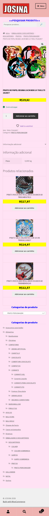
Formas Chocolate (18, 391)
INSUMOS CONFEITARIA (20, 400)
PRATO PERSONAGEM (31, 36)
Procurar (24, 511)
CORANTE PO (19, 387)
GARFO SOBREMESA (21, 459)
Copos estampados (13, 429)
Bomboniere (13, 336)
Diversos (9, 434)
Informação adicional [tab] (12, 144)
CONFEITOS (15, 366)
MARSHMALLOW (15, 404)
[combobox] (24, 313)
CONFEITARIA (14, 345)
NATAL (8, 476)
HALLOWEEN (10, 472)
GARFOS (14, 455)
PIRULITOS (13, 408)
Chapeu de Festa (12, 425)
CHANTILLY (15, 353)
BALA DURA (10, 417)
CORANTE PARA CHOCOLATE (25, 383)
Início (8, 33)
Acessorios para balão (14, 328)
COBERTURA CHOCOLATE (21, 361)
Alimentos (10, 332)
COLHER (14, 446)
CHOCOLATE (16, 357)
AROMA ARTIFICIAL (18, 349)
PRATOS (19, 36)
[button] (42, 44)
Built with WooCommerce (14, 501)
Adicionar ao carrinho (25, 116)
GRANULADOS (16, 395)
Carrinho (38, 509)
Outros (8, 480)
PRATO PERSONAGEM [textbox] (24, 313)
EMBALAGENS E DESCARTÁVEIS (23, 33)
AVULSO (9, 412)
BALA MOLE (10, 421)
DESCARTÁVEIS (8, 36)
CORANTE (15, 370)
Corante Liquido (20, 379)
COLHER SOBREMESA (22, 451)
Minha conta (8, 511)
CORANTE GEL (19, 374)
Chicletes (12, 340)
